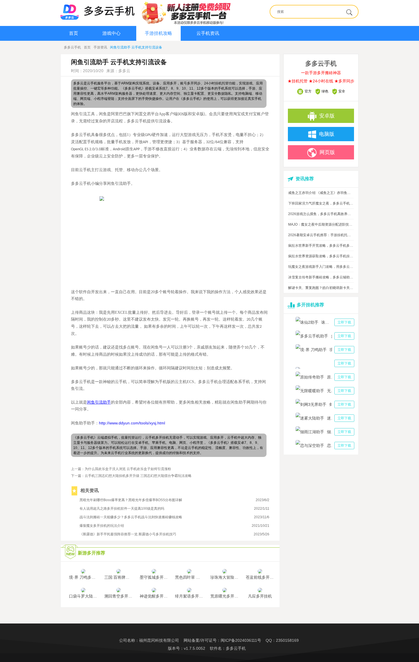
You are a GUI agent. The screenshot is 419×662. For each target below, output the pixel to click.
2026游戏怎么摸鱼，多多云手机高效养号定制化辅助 (321, 214)
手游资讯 (100, 47)
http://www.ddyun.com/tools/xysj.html (132, 423)
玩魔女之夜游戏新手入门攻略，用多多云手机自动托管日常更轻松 (321, 267)
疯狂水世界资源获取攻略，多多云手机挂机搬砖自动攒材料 (321, 256)
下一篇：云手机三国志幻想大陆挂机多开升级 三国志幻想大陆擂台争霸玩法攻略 (131, 476)
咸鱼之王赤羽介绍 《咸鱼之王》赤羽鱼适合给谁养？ (321, 193)
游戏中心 (111, 33)
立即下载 (344, 322)
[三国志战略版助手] (325, 363)
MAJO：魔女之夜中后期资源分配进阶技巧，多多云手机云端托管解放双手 (321, 224)
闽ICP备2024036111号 (241, 640)
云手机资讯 (207, 33)
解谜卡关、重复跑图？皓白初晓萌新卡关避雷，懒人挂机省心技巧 (321, 288)
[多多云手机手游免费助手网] (97, 10)
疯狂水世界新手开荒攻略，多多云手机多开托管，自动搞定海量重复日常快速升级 (321, 246)
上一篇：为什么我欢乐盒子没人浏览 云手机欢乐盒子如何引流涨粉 (121, 469)
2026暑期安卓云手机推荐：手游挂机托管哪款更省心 (321, 235)
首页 (73, 33)
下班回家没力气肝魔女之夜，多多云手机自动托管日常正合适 (321, 203)
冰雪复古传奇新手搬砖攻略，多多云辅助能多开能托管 (321, 277)
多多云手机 (72, 47)
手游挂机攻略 (158, 33)
